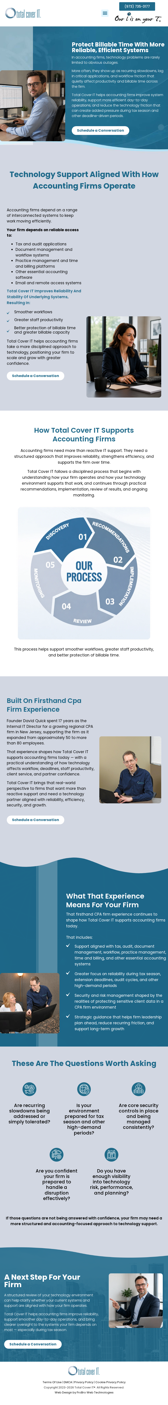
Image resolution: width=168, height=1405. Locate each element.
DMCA (68, 1382)
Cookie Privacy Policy (110, 1382)
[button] (104, 13)
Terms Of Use (52, 1382)
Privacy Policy (83, 1382)
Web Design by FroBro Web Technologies (84, 1392)
